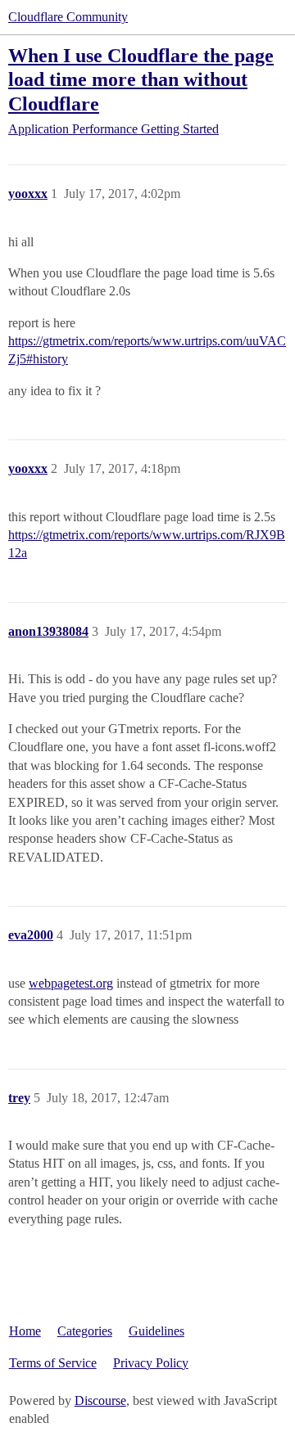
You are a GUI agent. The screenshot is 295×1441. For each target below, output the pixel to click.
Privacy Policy (150, 1363)
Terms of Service (53, 1363)
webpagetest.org (71, 983)
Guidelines (156, 1331)
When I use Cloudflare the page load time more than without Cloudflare (141, 79)
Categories (84, 1331)
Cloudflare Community (68, 17)
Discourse (100, 1400)
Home (25, 1331)
